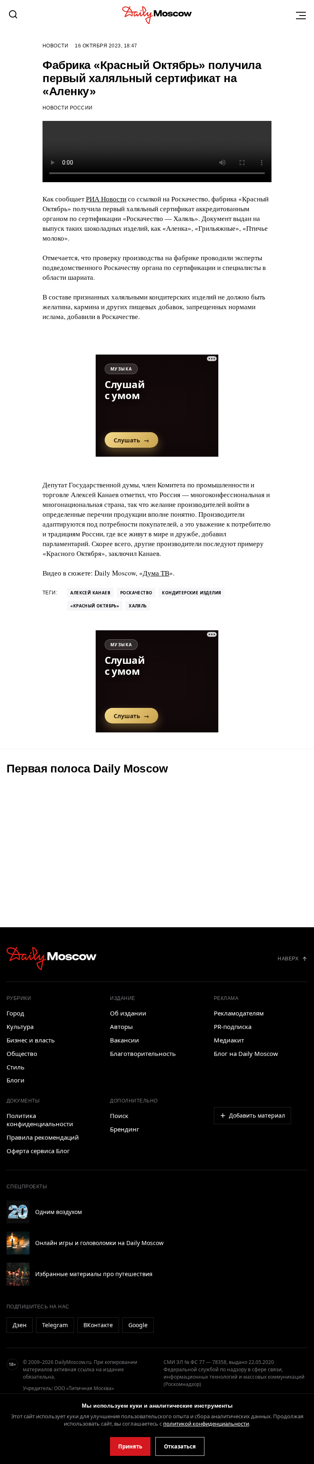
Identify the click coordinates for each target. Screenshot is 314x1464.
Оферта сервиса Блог (38, 1151)
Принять (130, 1446)
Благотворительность (143, 1053)
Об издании (128, 1013)
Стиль (16, 1067)
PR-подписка (232, 1026)
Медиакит (229, 1040)
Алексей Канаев (90, 593)
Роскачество (136, 593)
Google (138, 1325)
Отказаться (180, 1446)
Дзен (20, 1325)
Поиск (119, 1115)
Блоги (16, 1080)
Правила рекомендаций (43, 1137)
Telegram (55, 1325)
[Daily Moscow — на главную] (51, 958)
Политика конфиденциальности (40, 1119)
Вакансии (124, 1040)
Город (15, 1013)
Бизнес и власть (31, 1040)
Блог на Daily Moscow (246, 1053)
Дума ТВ (156, 573)
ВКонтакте (98, 1325)
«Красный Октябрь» (94, 606)
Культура (20, 1026)
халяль (137, 606)
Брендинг (124, 1129)
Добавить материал (257, 1115)
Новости (55, 46)
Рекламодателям (239, 1013)
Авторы (121, 1026)
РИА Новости (106, 198)
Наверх (288, 959)
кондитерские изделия (191, 593)
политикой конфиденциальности (206, 1423)
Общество (22, 1053)
